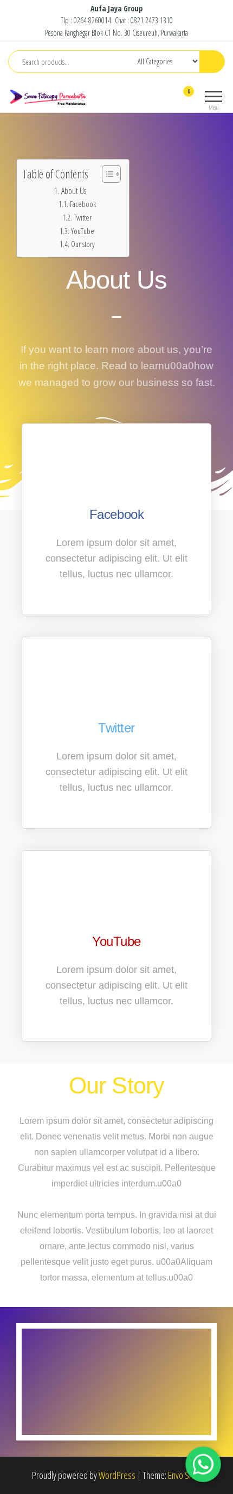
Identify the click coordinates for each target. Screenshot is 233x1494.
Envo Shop (185, 1475)
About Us (73, 191)
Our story (83, 243)
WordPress (117, 1475)
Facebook (83, 203)
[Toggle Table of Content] (106, 174)
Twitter (83, 217)
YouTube (82, 230)
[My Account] (169, 98)
